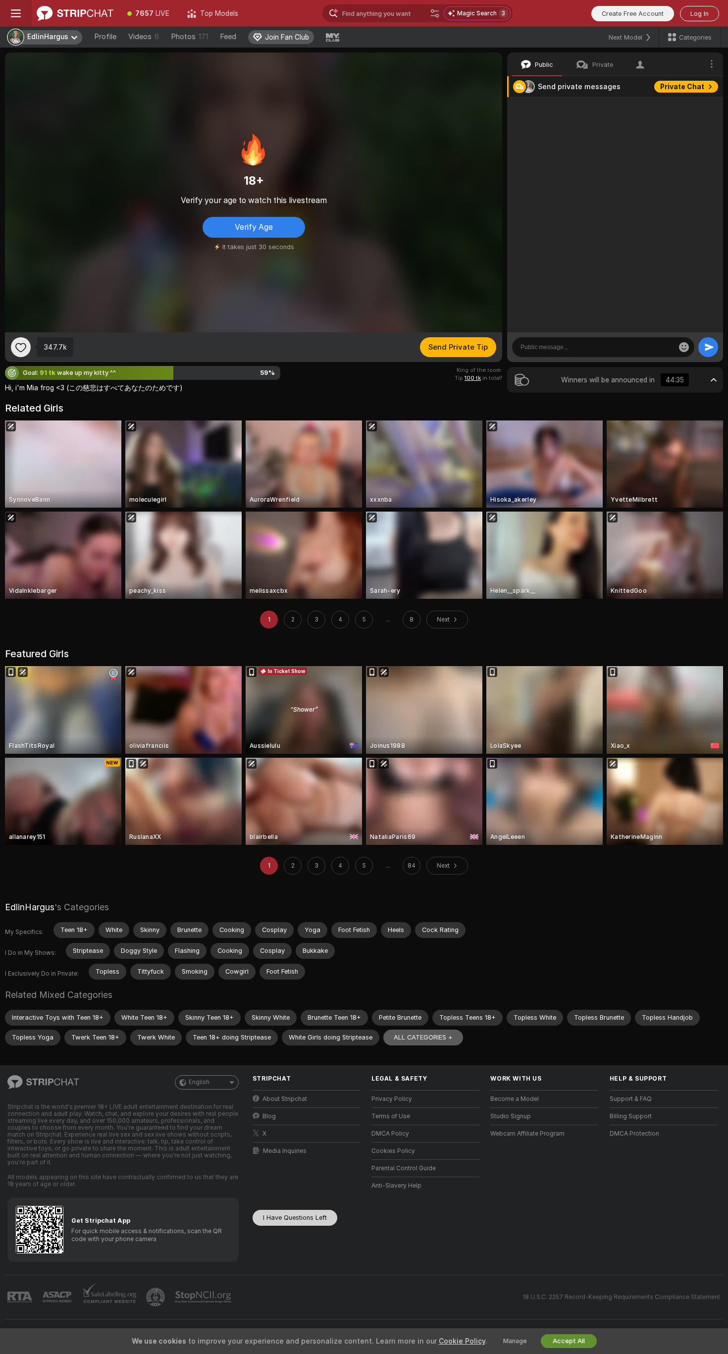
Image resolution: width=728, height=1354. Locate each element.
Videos (143, 36)
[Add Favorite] (21, 347)
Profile (105, 36)
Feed (228, 36)
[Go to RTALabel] (20, 1297)
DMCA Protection (634, 1133)
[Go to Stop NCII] (204, 1297)
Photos (189, 36)
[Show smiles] (684, 347)
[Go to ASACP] (58, 1297)
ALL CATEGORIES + (423, 1037)
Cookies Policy (393, 1150)
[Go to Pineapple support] (156, 1297)
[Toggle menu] (16, 13)
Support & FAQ (631, 1098)
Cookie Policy (462, 1341)
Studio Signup (510, 1116)
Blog (269, 1116)
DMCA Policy (390, 1133)
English (199, 1082)
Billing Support (631, 1116)
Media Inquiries (285, 1150)
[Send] (708, 347)
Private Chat (682, 87)
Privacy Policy (391, 1098)
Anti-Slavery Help (396, 1185)
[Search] (435, 13)
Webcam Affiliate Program (527, 1133)
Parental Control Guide (403, 1168)
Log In (699, 13)
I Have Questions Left (295, 1217)
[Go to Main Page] (75, 13)
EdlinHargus (29, 907)
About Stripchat (284, 1098)
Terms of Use (390, 1116)
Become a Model (514, 1098)
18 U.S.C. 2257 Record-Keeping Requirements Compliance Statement (621, 1297)
